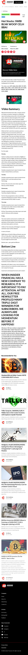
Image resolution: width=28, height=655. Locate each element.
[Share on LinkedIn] (5, 52)
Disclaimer (3, 647)
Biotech (16, 6)
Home (2, 596)
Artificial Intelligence (9, 6)
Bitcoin (21, 6)
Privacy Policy (4, 645)
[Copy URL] (2, 52)
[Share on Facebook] (14, 52)
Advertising (4, 601)
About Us (3, 599)
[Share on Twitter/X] (11, 52)
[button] (25, 2)
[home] (7, 2)
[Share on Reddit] (8, 52)
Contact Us (3, 604)
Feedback (3, 617)
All (2, 6)
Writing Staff (4, 615)
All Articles (3, 612)
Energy (25, 6)
